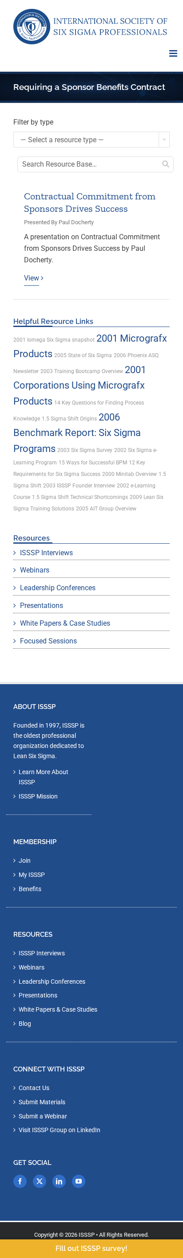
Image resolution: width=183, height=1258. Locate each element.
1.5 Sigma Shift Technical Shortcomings (80, 497)
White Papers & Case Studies (65, 623)
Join (25, 860)
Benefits (30, 888)
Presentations (41, 605)
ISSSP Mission (38, 796)
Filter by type (33, 122)
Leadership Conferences (57, 588)
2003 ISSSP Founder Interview (79, 486)
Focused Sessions (48, 641)
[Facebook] (20, 1181)
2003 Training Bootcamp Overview (81, 371)
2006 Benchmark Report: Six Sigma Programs (77, 433)
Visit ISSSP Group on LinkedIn (59, 1129)
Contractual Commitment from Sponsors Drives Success (89, 202)
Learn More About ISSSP (43, 777)
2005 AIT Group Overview (106, 509)
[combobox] (91, 140)
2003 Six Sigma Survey (84, 450)
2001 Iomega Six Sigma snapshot (54, 340)
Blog (25, 1023)
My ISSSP (32, 874)
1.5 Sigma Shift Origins (69, 419)
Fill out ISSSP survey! (91, 1248)
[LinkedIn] (59, 1181)
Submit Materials (42, 1102)
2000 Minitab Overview (129, 474)
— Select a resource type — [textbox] (62, 140)
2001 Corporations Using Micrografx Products (79, 385)
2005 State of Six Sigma (83, 355)
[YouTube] (78, 1181)
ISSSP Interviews (46, 553)
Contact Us (34, 1087)
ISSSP (87, 1234)
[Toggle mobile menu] (174, 53)
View (31, 278)
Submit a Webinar (43, 1116)
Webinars (34, 570)
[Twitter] (39, 1181)
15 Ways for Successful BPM (93, 463)
